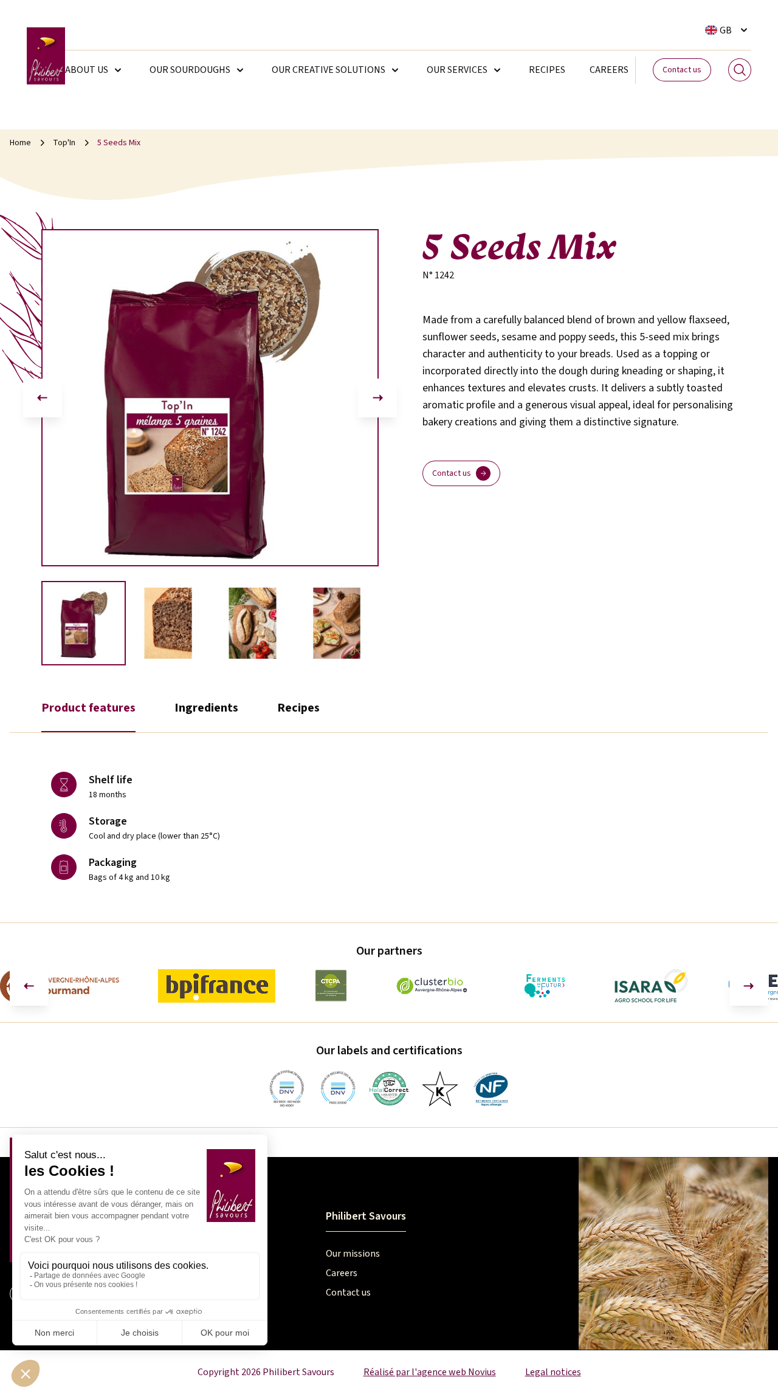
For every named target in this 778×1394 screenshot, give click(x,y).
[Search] (739, 69)
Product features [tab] (88, 707)
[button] (83, 623)
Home (20, 143)
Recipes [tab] (298, 707)
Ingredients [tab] (206, 707)
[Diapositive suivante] (377, 398)
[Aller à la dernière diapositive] (42, 398)
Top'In (64, 143)
